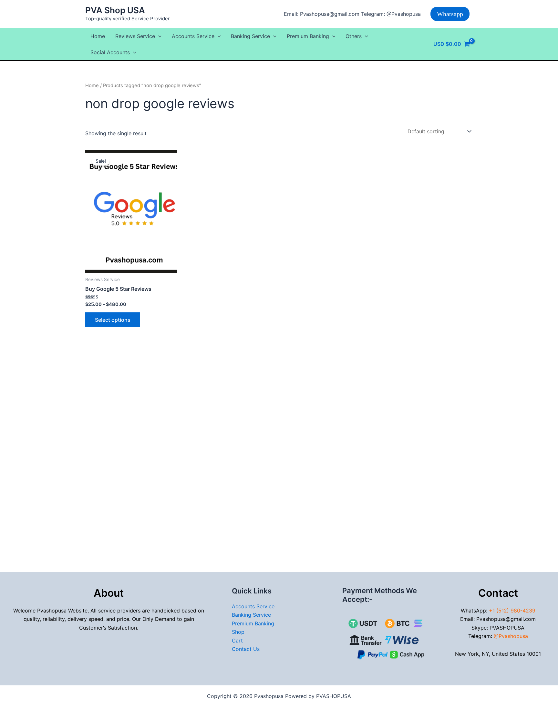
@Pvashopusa (511, 636)
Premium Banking (308, 36)
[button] (450, 14)
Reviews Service (135, 36)
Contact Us (246, 649)
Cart (237, 640)
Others (354, 36)
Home (97, 36)
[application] (158, 36)
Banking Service (250, 36)
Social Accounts (110, 52)
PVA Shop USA (115, 10)
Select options (112, 320)
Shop (238, 632)
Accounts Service (193, 36)
